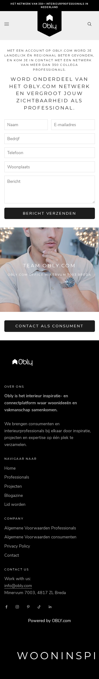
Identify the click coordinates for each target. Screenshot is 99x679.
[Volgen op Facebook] (6, 607)
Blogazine (13, 495)
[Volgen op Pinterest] (28, 607)
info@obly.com (18, 586)
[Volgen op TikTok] (39, 607)
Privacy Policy (17, 546)
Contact (11, 555)
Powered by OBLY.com (49, 621)
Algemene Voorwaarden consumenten (40, 537)
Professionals (16, 477)
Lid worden (14, 504)
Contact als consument (49, 326)
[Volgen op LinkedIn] (50, 607)
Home (10, 468)
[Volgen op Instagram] (17, 607)
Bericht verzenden (49, 213)
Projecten (13, 486)
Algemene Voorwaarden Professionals (40, 528)
